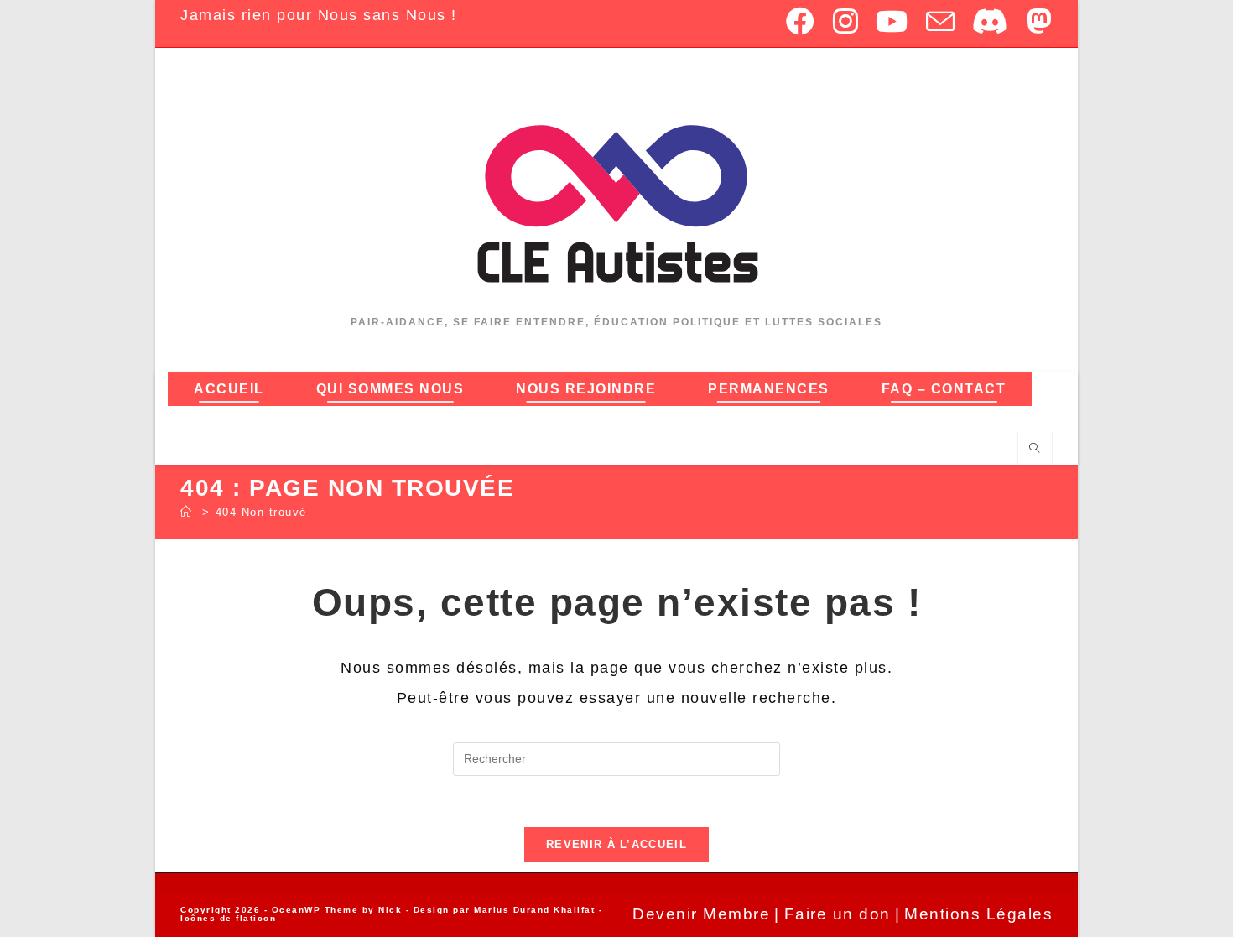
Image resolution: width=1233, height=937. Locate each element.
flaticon (256, 918)
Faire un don (837, 914)
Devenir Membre (701, 914)
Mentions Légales (978, 914)
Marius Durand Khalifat (536, 909)
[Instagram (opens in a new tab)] (846, 21)
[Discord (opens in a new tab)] (991, 21)
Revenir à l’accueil (616, 844)
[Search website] (1035, 449)
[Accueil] (186, 512)
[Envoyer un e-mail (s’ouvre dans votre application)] (941, 21)
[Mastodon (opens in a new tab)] (1036, 21)
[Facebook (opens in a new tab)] (801, 21)
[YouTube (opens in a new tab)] (892, 21)
